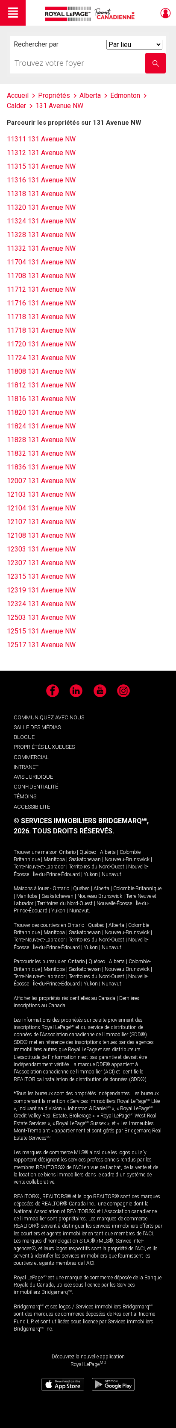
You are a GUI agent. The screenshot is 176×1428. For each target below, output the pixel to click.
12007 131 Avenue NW (41, 481)
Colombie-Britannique (137, 888)
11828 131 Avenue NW (41, 440)
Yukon (91, 874)
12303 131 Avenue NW (41, 549)
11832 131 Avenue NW (41, 453)
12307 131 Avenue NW (41, 563)
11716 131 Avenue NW (41, 303)
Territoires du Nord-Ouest (96, 867)
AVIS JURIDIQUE (33, 777)
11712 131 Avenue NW (41, 289)
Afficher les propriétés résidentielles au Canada (64, 998)
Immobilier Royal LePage (91, 14)
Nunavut (111, 874)
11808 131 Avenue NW (41, 371)
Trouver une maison (36, 852)
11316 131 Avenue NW (41, 180)
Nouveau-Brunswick (127, 859)
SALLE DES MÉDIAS (37, 727)
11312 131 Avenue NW (41, 153)
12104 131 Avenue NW (41, 508)
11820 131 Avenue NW (41, 412)
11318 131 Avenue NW (41, 194)
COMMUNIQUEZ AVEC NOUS (49, 717)
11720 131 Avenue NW (41, 344)
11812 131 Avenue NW (41, 385)
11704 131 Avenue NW (41, 262)
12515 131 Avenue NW (41, 631)
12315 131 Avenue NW (41, 576)
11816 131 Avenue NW (41, 399)
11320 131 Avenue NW (41, 207)
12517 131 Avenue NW (41, 645)
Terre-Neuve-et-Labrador (39, 867)
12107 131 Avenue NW (41, 522)
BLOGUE (24, 737)
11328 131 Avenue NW (41, 235)
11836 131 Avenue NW (41, 467)
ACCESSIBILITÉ (32, 806)
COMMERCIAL (31, 757)
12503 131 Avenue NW (41, 617)
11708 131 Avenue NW (41, 276)
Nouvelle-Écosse (114, 903)
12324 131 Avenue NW (41, 604)
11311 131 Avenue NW (41, 139)
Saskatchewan (85, 859)
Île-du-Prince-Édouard (56, 874)
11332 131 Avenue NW (41, 248)
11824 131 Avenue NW (41, 426)
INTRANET (26, 767)
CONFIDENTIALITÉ (36, 786)
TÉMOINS (25, 796)
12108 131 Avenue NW (41, 535)
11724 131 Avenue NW (41, 358)
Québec (87, 852)
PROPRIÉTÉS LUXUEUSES (44, 747)
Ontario (67, 852)
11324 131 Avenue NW (41, 221)
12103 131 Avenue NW (41, 494)
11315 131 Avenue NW (41, 166)
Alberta (108, 852)
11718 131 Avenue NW (41, 317)
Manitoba (54, 859)
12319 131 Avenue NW (41, 590)
